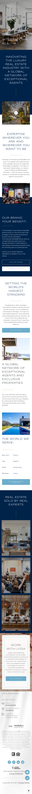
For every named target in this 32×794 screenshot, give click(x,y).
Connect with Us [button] (16, 268)
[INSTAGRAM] (13, 762)
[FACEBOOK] (9, 762)
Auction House (16, 262)
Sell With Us (16, 330)
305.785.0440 (10, 710)
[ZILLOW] (22, 762)
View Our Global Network (16, 482)
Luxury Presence (16, 774)
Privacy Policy (24, 783)
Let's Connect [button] (16, 678)
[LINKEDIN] (18, 762)
